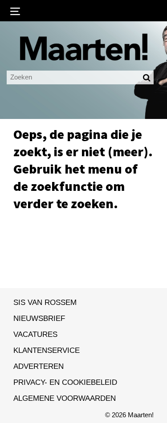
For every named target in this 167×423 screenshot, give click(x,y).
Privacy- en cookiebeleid (65, 382)
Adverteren (38, 366)
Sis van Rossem (45, 302)
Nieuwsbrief (39, 318)
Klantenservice (46, 350)
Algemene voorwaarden (64, 398)
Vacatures (35, 334)
